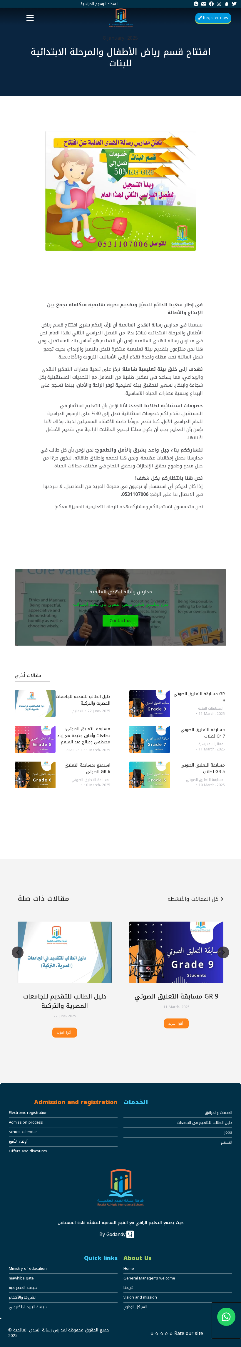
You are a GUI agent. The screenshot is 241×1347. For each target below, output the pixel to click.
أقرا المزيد (64, 1032)
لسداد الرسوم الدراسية (99, 4)
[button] (30, 18)
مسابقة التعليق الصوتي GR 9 (176, 996)
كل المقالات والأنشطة (193, 899)
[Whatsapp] (226, 1320)
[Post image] (65, 953)
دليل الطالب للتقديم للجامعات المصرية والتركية (64, 1001)
